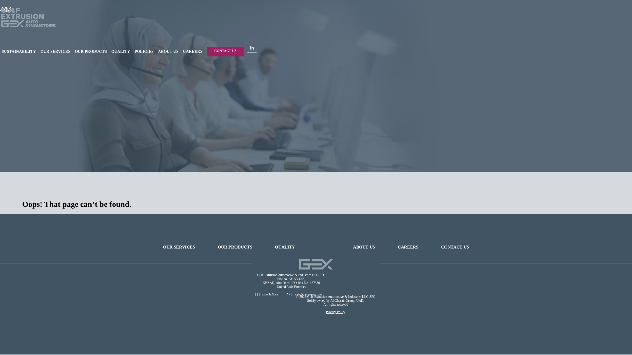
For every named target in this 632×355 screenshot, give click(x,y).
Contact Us (225, 51)
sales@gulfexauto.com (308, 294)
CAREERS (192, 51)
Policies (144, 51)
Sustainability (19, 51)
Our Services (55, 51)
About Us (168, 51)
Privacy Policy (335, 312)
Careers (408, 247)
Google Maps (270, 294)
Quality (120, 51)
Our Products (91, 51)
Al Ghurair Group (342, 300)
